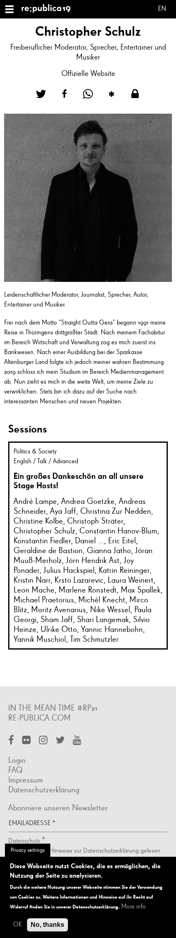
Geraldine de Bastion (48, 551)
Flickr (26, 741)
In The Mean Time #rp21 (52, 708)
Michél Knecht (101, 600)
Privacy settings (28, 850)
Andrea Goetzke (88, 501)
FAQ (15, 770)
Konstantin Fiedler (42, 541)
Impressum (25, 780)
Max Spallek (140, 590)
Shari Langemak (103, 619)
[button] (41, 94)
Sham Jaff (57, 619)
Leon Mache (34, 590)
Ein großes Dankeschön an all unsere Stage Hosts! (79, 480)
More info (133, 907)
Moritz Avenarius (58, 610)
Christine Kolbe (38, 521)
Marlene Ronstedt (88, 590)
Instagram (43, 741)
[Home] (49, 9)
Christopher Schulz (44, 531)
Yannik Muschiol (40, 639)
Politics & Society (35, 451)
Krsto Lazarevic (79, 580)
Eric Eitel (122, 541)
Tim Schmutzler (94, 639)
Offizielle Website (88, 74)
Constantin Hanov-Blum (118, 531)
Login (17, 760)
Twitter (60, 741)
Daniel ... (89, 541)
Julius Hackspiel (69, 570)
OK (17, 925)
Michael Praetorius (44, 600)
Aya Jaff (63, 511)
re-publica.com (39, 718)
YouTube (77, 741)
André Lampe (35, 501)
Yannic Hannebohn (112, 629)
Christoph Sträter (95, 521)
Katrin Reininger (124, 570)
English (162, 10)
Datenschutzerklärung (43, 790)
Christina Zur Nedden (115, 511)
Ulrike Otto (59, 629)
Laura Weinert (130, 580)
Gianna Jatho (109, 551)
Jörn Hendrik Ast (93, 560)
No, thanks (47, 924)
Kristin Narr (32, 580)
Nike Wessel (110, 610)
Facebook (11, 741)
